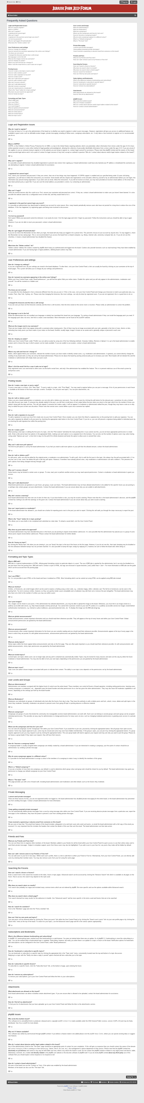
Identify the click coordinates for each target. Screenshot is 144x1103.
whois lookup (16, 1048)
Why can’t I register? (14, 31)
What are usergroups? (80, 31)
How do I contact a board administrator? (85, 106)
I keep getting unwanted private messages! (86, 49)
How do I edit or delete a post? (17, 73)
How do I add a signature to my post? (19, 75)
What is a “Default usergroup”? (82, 39)
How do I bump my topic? (16, 94)
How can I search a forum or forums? (84, 66)
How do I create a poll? (15, 76)
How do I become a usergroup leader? (85, 35)
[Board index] (72, 8)
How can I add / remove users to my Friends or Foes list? (90, 59)
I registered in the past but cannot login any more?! (23, 37)
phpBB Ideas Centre (96, 1034)
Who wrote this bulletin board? (82, 101)
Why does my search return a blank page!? (86, 70)
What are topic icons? (14, 115)
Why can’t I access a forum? (16, 82)
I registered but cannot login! (17, 33)
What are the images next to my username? (21, 59)
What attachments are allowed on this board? (87, 92)
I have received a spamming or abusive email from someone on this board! (96, 51)
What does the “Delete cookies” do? (19, 43)
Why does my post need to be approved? (20, 92)
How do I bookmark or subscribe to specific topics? (88, 82)
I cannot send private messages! (83, 47)
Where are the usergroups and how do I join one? (88, 33)
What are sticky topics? (15, 111)
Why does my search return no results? (85, 68)
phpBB (81, 317)
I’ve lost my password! (15, 39)
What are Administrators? (81, 27)
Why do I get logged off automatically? (19, 41)
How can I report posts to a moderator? (20, 88)
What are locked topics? (15, 113)
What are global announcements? (18, 108)
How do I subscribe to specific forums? (85, 84)
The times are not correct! (16, 53)
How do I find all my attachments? (83, 94)
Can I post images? (14, 106)
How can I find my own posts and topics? (85, 74)
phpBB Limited (63, 1021)
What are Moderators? (80, 29)
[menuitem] (18, 2)
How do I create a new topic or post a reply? (21, 71)
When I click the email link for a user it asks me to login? (25, 64)
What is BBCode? (13, 100)
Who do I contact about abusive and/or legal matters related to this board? (95, 104)
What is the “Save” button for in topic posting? (22, 90)
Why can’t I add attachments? (17, 84)
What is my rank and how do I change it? (20, 62)
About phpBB (23, 1023)
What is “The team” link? (80, 41)
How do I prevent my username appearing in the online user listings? (29, 51)
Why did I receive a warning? (17, 86)
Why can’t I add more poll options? (18, 78)
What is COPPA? (13, 29)
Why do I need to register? (16, 27)
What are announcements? (16, 110)
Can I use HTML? (13, 102)
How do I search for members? (82, 72)
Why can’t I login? (13, 35)
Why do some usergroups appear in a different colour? (89, 37)
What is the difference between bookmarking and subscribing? (92, 80)
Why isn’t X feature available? (82, 103)
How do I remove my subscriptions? (84, 86)
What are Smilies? (13, 104)
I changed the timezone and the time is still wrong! (23, 55)
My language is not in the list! (17, 57)
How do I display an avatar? (16, 60)
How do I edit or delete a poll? (17, 80)
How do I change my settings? (17, 49)
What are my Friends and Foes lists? (84, 58)
